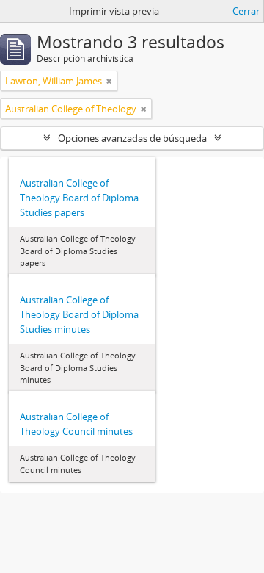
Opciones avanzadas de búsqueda (132, 138)
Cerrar (246, 11)
